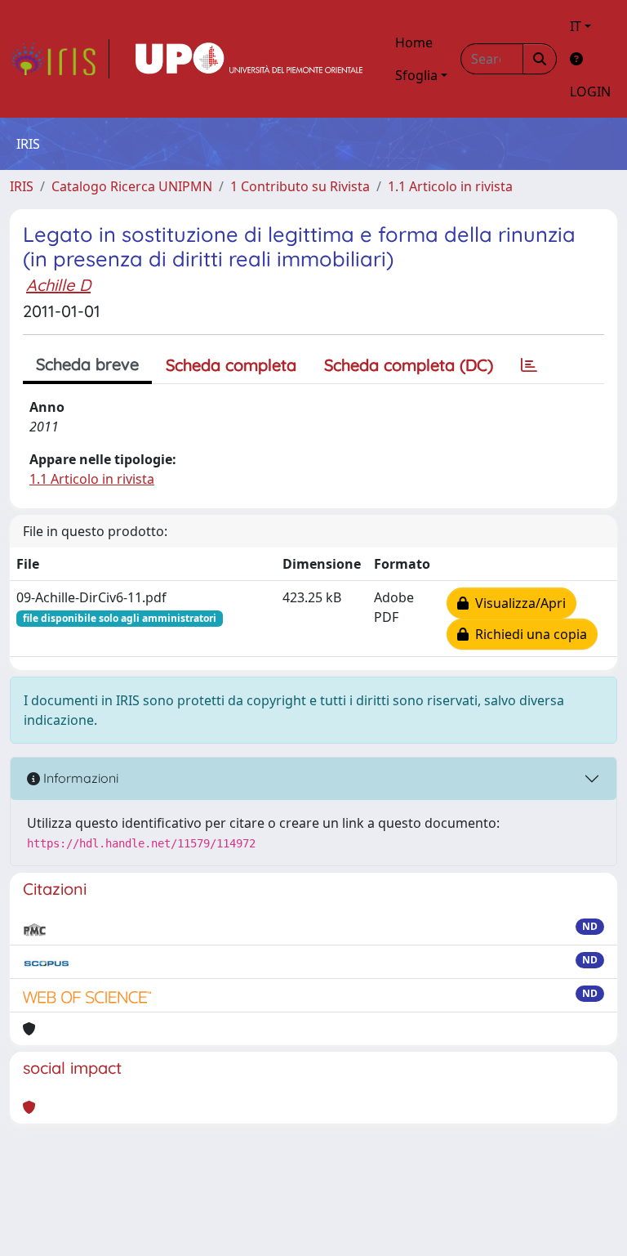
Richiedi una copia (528, 634)
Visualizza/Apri (517, 603)
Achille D (58, 285)
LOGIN (590, 92)
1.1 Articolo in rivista (450, 186)
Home (414, 42)
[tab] (529, 365)
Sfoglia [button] (416, 75)
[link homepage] (59, 58)
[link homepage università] (249, 58)
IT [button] (575, 26)
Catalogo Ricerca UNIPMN (131, 186)
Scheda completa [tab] (231, 365)
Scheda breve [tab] (87, 364)
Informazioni (79, 778)
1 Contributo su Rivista (300, 186)
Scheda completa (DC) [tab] (408, 365)
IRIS (21, 186)
